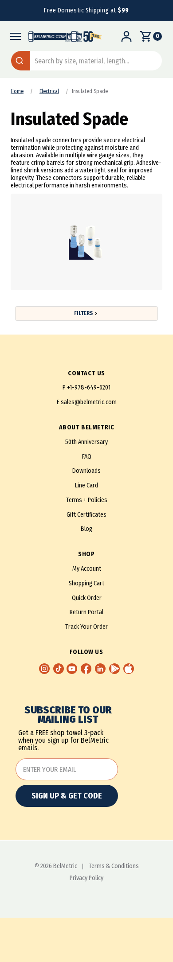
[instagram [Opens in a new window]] (44, 668)
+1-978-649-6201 (88, 387)
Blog (86, 529)
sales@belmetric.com (89, 402)
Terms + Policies (86, 500)
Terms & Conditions (114, 866)
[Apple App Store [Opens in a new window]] (128, 668)
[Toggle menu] (13, 36)
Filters (83, 313)
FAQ (86, 456)
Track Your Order (86, 627)
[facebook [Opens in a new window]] (86, 668)
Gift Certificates (86, 514)
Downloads (86, 471)
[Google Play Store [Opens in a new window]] (114, 668)
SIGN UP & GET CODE (66, 796)
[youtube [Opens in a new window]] (72, 668)
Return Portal (86, 612)
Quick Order (87, 598)
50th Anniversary (86, 442)
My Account (86, 569)
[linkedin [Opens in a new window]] (100, 668)
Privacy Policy (86, 878)
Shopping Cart (86, 583)
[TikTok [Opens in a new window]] (58, 668)
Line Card (86, 485)
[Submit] (20, 60)
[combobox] (86, 60)
